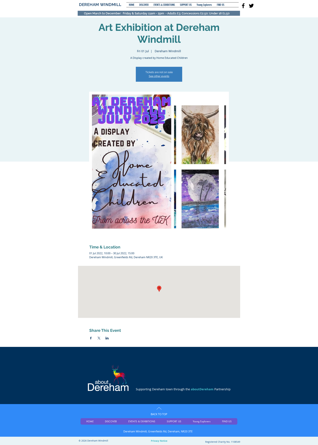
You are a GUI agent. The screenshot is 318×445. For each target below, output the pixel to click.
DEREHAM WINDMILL (100, 4)
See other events (159, 76)
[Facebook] (243, 5)
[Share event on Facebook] (90, 338)
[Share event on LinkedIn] (107, 338)
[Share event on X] (99, 338)
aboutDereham (202, 389)
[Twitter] (251, 5)
